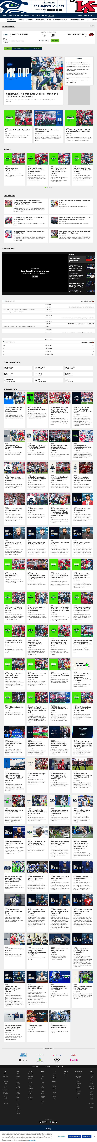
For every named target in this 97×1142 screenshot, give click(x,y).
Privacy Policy (32, 1140)
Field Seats (91, 1088)
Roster (5, 1073)
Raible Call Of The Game (30, 1090)
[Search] (76, 16)
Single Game (91, 1073)
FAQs (78, 1097)
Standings (5, 1081)
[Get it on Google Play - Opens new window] (53, 1123)
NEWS (18, 1071)
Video (30, 1071)
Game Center (55, 40)
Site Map (18, 1113)
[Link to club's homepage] (4, 15)
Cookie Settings (61, 1136)
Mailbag (18, 1089)
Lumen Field (78, 1073)
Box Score (26, 48)
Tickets (91, 1071)
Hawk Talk (54, 1096)
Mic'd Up (30, 1082)
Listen (54, 1071)
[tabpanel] (79, 72)
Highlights (30, 1073)
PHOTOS (42, 1071)
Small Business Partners (5, 1097)
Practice (42, 1093)
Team (5, 1071)
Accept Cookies (86, 1136)
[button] (45, 187)
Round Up (18, 1076)
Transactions (5, 1089)
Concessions (78, 1087)
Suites (91, 1083)
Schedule (66, 1071)
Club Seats (91, 1086)
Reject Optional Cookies (74, 1136)
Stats (5, 1083)
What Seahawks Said (18, 1105)
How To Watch (36, 48)
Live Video (30, 1099)
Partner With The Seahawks (5, 1102)
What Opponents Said (18, 1110)
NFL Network (30, 1097)
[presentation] (92, 187)
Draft (18, 1073)
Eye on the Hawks (42, 1075)
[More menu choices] (55, 15)
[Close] (94, 1136)
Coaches (5, 1078)
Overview (8, 48)
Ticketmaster (91, 1103)
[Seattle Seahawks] (48, 1129)
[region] (48, 1136)
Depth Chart (5, 1076)
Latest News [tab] (79, 58)
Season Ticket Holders (91, 1100)
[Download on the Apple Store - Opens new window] (43, 1122)
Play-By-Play (17, 48)
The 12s (42, 1103)
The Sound (30, 1076)
